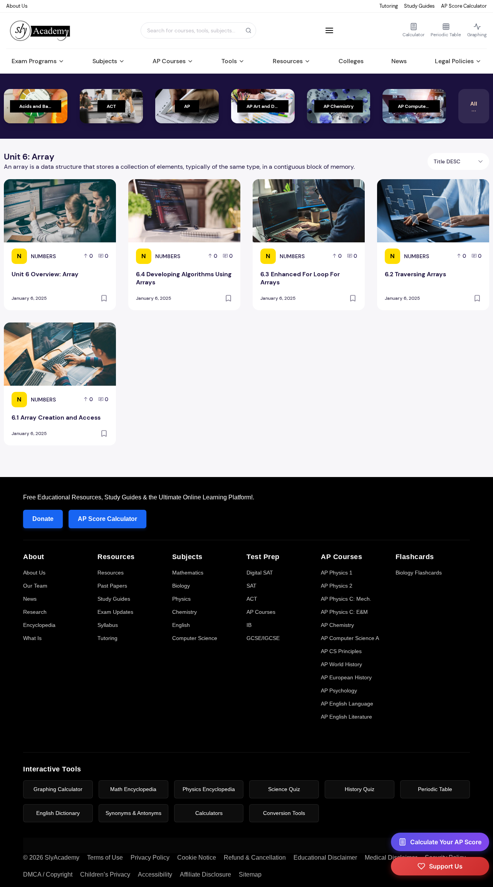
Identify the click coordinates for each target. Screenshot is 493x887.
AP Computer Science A (350, 638)
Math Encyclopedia (133, 789)
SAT (251, 586)
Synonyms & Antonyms (133, 813)
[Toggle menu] (329, 30)
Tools (229, 61)
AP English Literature (346, 717)
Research (35, 612)
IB (249, 625)
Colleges (351, 61)
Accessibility (155, 874)
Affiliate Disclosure (205, 874)
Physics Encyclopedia (209, 789)
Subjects (104, 61)
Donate (43, 519)
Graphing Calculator (58, 789)
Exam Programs (34, 61)
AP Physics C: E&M (344, 612)
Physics (181, 599)
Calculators (209, 813)
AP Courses (169, 61)
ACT (251, 599)
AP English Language (347, 704)
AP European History (346, 677)
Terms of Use (105, 857)
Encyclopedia (39, 625)
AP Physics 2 (336, 586)
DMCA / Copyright (47, 874)
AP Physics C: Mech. (346, 599)
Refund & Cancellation (255, 857)
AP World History (341, 664)
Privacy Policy (150, 857)
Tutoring (388, 6)
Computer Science (194, 638)
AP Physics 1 (336, 572)
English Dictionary (58, 813)
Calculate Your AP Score (445, 842)
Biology (181, 586)
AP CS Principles (341, 651)
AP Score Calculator (464, 6)
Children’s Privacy (105, 874)
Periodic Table (435, 789)
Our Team (35, 586)
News (399, 61)
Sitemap (250, 874)
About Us (17, 6)
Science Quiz (284, 789)
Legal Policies (454, 61)
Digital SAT (259, 572)
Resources (288, 61)
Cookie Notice (196, 857)
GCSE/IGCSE (263, 638)
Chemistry (184, 612)
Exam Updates (115, 612)
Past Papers (112, 586)
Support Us (446, 866)
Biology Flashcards (419, 572)
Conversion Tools (284, 813)
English (181, 625)
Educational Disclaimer (325, 857)
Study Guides (419, 6)
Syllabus (107, 625)
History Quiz (359, 789)
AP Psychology (339, 690)
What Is (32, 638)
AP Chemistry (337, 625)
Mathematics (187, 572)
